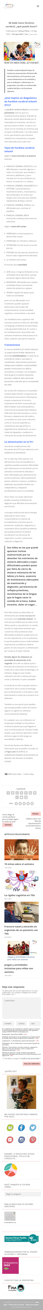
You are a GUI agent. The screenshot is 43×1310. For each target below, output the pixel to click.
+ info (25, 1034)
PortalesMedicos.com (10, 1222)
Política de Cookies (32, 1305)
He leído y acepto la (23, 1058)
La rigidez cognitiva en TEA (19, 895)
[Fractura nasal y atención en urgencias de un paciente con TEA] (21, 912)
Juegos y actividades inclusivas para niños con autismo (18, 968)
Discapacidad (17, 34)
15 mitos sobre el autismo (19, 864)
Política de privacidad (31, 1058)
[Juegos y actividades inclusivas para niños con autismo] (21, 950)
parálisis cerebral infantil (17, 109)
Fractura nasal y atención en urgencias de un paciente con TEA (21, 930)
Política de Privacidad (16, 1305)
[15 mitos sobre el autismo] (21, 849)
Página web (11, 751)
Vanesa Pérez (23, 31)
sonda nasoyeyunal (27, 615)
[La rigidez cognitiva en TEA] (21, 881)
